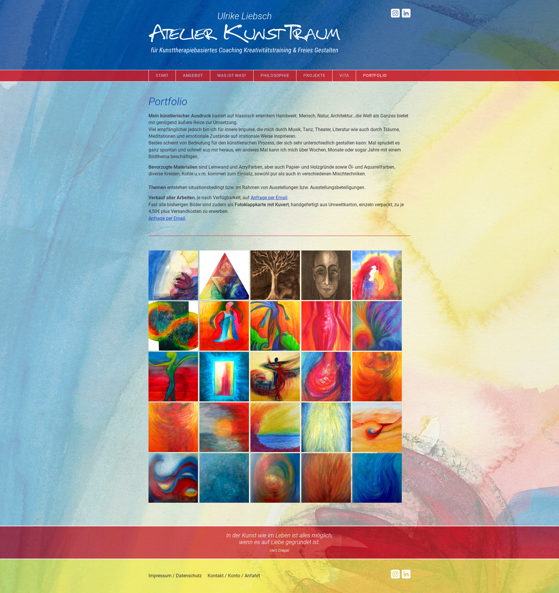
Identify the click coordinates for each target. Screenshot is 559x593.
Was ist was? (231, 75)
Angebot (193, 75)
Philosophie (275, 75)
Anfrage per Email (269, 197)
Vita (344, 75)
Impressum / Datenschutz (175, 575)
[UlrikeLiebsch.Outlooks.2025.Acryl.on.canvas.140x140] (173, 502)
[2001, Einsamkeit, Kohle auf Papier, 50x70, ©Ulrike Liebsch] (275, 299)
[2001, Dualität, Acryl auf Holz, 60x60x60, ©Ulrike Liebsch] (224, 299)
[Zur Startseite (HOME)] (244, 33)
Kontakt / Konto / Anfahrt (234, 575)
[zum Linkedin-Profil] (406, 16)
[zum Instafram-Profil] (395, 16)
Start (162, 75)
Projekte (314, 75)
